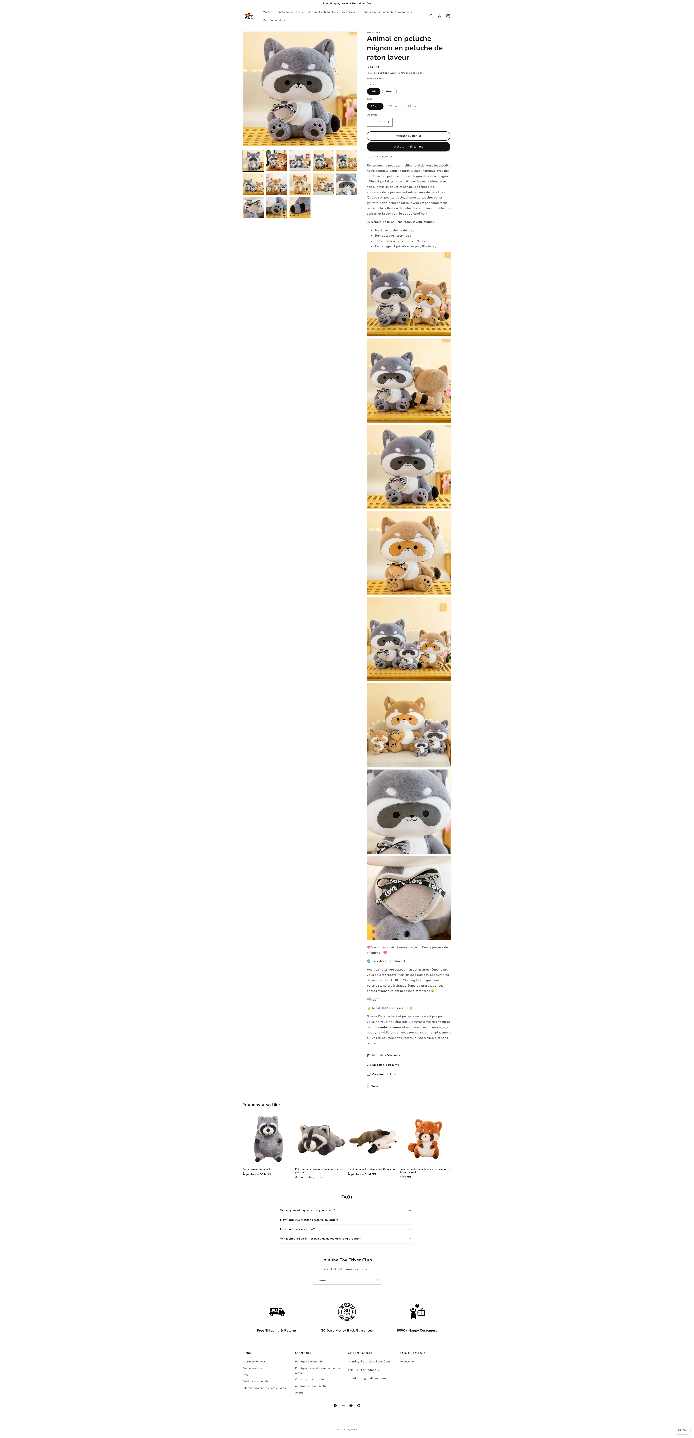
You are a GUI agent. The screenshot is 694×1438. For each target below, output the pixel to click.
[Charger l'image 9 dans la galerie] (323, 184)
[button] (289, 12)
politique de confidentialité (313, 1386)
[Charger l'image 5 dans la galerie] (346, 161)
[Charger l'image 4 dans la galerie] (323, 161)
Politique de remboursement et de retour (317, 1370)
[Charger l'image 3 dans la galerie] (300, 161)
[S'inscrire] (377, 1280)
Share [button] (374, 1086)
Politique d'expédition (309, 1361)
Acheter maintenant (408, 147)
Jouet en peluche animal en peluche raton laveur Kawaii (425, 1171)
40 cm (414, 107)
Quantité (372, 114)
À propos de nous (254, 1361)
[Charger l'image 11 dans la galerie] (253, 207)
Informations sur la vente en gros (264, 1388)
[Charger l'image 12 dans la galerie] (277, 207)
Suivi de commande (256, 1381)
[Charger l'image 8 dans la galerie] (300, 184)
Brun (389, 91)
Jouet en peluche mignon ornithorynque (371, 1169)
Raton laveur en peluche (257, 1169)
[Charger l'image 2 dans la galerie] (277, 161)
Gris (373, 91)
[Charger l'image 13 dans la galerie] (300, 207)
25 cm (375, 106)
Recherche (407, 1361)
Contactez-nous (253, 1368)
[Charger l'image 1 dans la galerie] (253, 161)
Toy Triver (351, 1429)
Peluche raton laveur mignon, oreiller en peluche (319, 1171)
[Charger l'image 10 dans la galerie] (346, 184)
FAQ (245, 1375)
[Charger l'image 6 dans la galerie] (253, 184)
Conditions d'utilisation (310, 1379)
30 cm (395, 107)
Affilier (300, 1392)
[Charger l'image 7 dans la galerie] (277, 184)
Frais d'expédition (377, 72)
